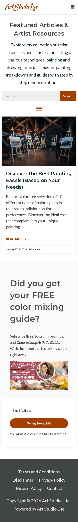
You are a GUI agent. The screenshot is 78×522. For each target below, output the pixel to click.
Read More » (16, 239)
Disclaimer (23, 480)
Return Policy (29, 488)
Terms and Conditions (39, 471)
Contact (54, 488)
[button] (72, 7)
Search (67, 96)
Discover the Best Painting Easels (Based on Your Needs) (39, 180)
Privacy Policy (52, 480)
